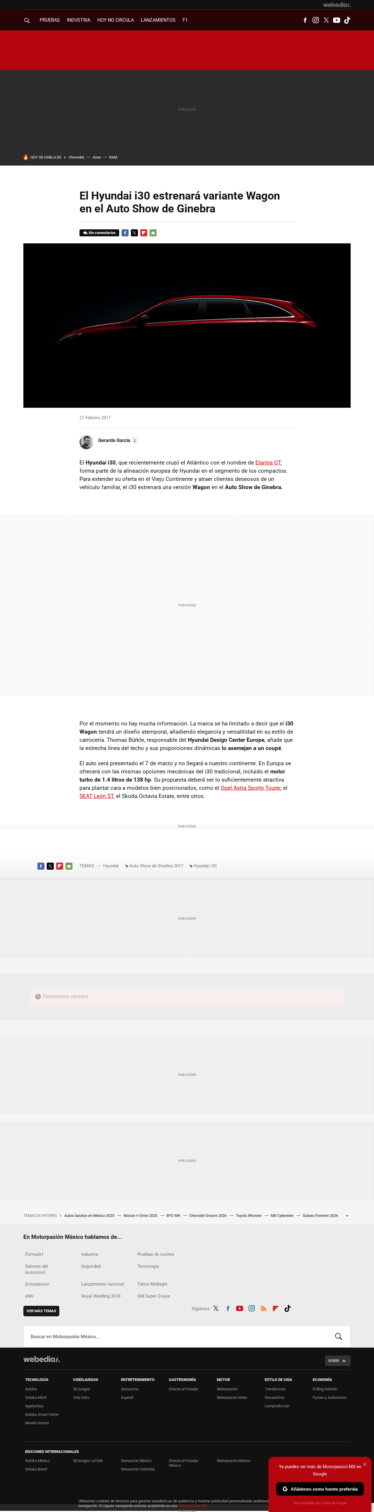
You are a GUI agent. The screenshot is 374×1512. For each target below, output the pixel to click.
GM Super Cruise (153, 1296)
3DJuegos (81, 1389)
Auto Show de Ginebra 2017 (156, 865)
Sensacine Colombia (138, 1469)
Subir (333, 1360)
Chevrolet (76, 157)
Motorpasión (227, 1389)
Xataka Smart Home (41, 1414)
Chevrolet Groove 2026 (208, 1215)
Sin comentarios (102, 233)
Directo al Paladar (183, 1389)
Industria (78, 20)
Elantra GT (267, 462)
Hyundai (111, 865)
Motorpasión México (233, 1460)
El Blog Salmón (325, 1389)
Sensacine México (136, 1460)
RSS (263, 1307)
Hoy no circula (115, 20)
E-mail (153, 232)
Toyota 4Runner (249, 1215)
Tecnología (148, 1266)
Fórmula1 (34, 1254)
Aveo (97, 157)
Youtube (336, 20)
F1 (185, 20)
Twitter (326, 20)
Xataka (31, 1389)
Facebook (305, 20)
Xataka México (37, 1460)
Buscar (338, 1336)
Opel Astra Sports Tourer (250, 788)
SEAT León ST (96, 796)
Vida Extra (81, 1397)
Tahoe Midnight (152, 1284)
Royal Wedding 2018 (100, 1296)
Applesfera (34, 1406)
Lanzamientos (158, 20)
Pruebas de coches (155, 1254)
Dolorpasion (37, 1284)
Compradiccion (277, 1406)
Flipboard (143, 232)
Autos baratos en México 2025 (89, 1215)
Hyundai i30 (205, 865)
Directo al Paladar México (183, 1463)
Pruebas (50, 20)
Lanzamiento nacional (102, 1284)
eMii (29, 1296)
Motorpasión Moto (232, 1397)
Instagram (315, 20)
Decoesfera (274, 1397)
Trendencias (275, 1389)
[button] (117, 440)
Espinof (127, 1397)
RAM (113, 157)
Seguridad (91, 1266)
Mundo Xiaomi (37, 1423)
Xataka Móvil (35, 1397)
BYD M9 (174, 1215)
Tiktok (347, 20)
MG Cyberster (282, 1215)
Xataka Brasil (36, 1469)
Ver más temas (41, 1311)
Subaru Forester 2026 (320, 1215)
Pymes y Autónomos (330, 1397)
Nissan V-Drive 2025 (141, 1215)
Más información (193, 1506)
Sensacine (129, 1389)
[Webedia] (337, 4)
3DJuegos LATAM (88, 1460)
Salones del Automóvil (36, 1269)
